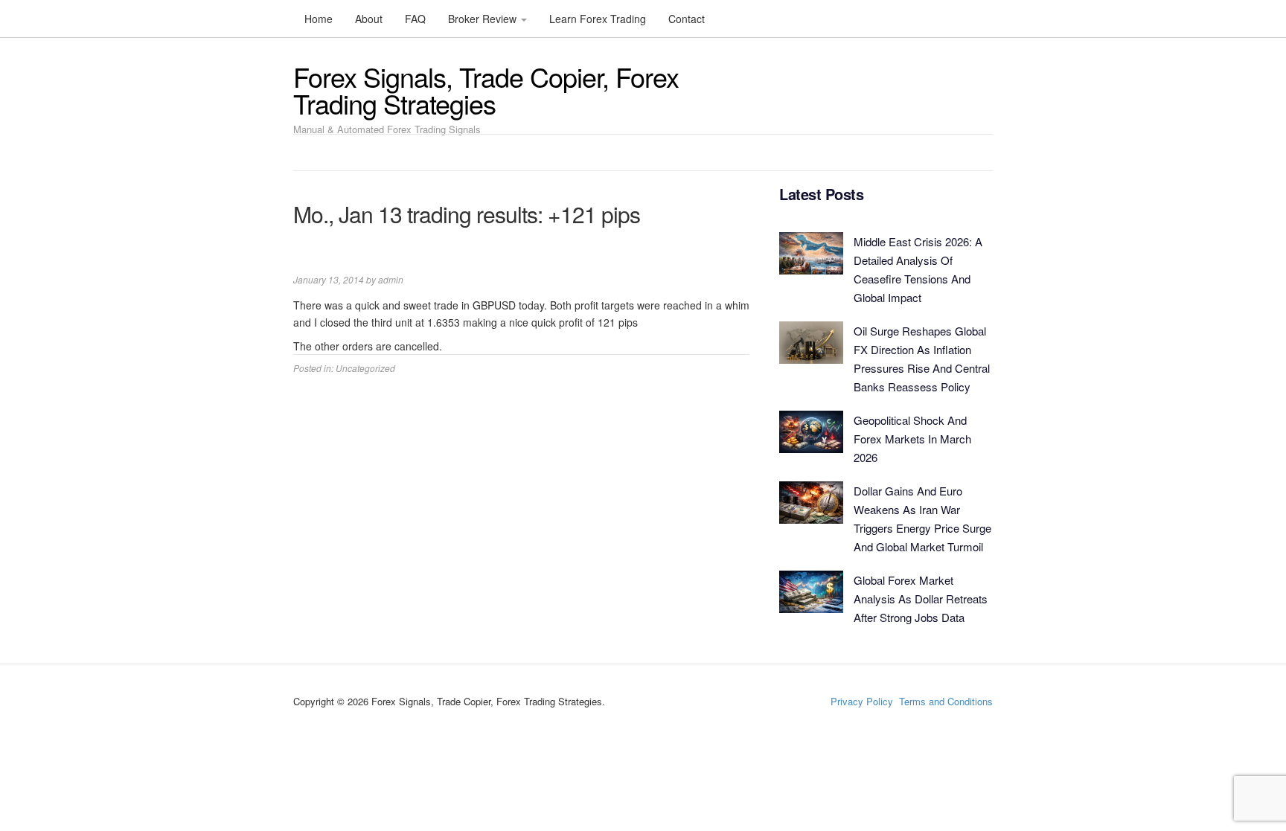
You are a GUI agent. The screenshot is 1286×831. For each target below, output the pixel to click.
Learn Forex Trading (597, 18)
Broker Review (483, 18)
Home (318, 18)
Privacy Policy (862, 701)
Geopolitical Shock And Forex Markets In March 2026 (912, 438)
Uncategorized (365, 368)
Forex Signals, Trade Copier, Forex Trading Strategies (486, 89)
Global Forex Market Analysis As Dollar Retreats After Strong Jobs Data (921, 598)
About (369, 18)
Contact (686, 18)
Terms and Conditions (946, 701)
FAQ (415, 18)
